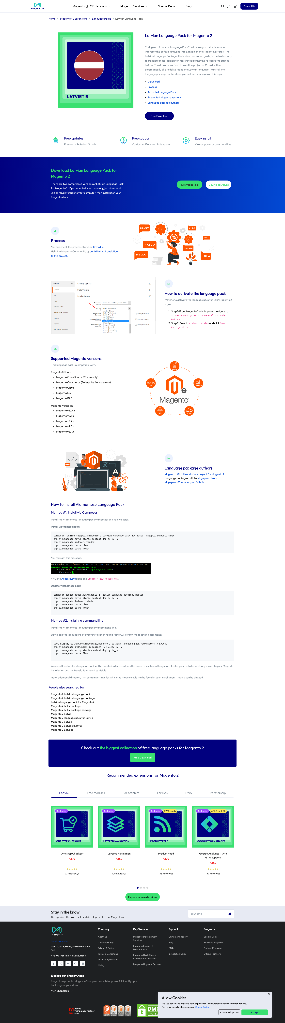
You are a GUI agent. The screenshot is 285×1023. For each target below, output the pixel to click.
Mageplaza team (207, 478)
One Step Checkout (72, 853)
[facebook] (53, 963)
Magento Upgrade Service (147, 964)
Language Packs (101, 18)
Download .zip (189, 184)
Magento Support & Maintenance (143, 947)
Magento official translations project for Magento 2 (194, 474)
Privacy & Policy (106, 948)
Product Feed (166, 853)
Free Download (159, 116)
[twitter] (60, 963)
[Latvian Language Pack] (37, 6)
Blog (171, 942)
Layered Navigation (119, 853)
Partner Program (213, 948)
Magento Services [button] (132, 6)
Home (52, 18)
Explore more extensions (142, 897)
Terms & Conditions (108, 953)
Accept (254, 1012)
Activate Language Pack (162, 92)
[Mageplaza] (72, 931)
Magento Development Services (145, 938)
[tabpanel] (72, 842)
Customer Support (178, 936)
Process (152, 86)
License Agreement (108, 959)
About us (102, 936)
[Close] (269, 994)
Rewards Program (213, 942)
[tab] (64, 793)
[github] (75, 963)
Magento (90, 6)
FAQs (171, 948)
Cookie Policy (202, 1007)
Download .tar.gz (218, 184)
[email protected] (60, 940)
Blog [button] (188, 6)
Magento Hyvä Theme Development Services (145, 956)
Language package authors (163, 102)
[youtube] (68, 963)
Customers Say (105, 942)
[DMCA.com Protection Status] (151, 1010)
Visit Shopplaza (60, 990)
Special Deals (166, 6)
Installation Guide (178, 953)
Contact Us (249, 6)
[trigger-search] (222, 6)
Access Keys (68, 578)
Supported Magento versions (164, 97)
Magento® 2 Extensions (73, 18)
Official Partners (212, 953)
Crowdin (98, 247)
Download (154, 81)
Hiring (101, 965)
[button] (229, 6)
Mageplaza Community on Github (184, 482)
